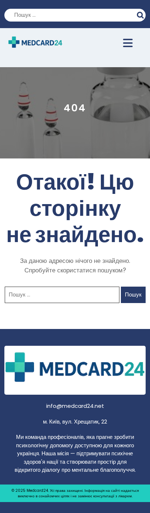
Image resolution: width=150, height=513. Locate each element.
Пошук (141, 14)
